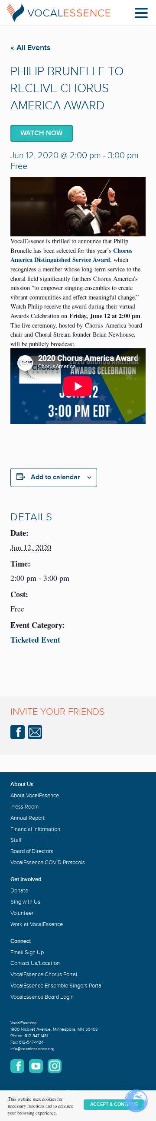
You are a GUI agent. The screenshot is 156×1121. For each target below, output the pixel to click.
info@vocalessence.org (32, 1048)
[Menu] (143, 14)
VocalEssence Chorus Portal (43, 974)
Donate (19, 890)
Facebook (17, 732)
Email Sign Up (27, 952)
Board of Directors (31, 851)
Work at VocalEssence (36, 924)
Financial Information (35, 829)
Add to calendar (55, 477)
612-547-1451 (36, 1035)
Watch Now (41, 133)
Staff (15, 840)
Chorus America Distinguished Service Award (71, 255)
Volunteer (21, 913)
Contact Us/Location (35, 963)
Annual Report (27, 818)
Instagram (55, 1066)
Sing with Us (25, 901)
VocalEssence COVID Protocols (47, 862)
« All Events (30, 47)
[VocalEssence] (58, 13)
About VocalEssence (34, 795)
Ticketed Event (35, 639)
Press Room (24, 806)
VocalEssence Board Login (42, 997)
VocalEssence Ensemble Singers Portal (56, 985)
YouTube (36, 1066)
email (35, 732)
